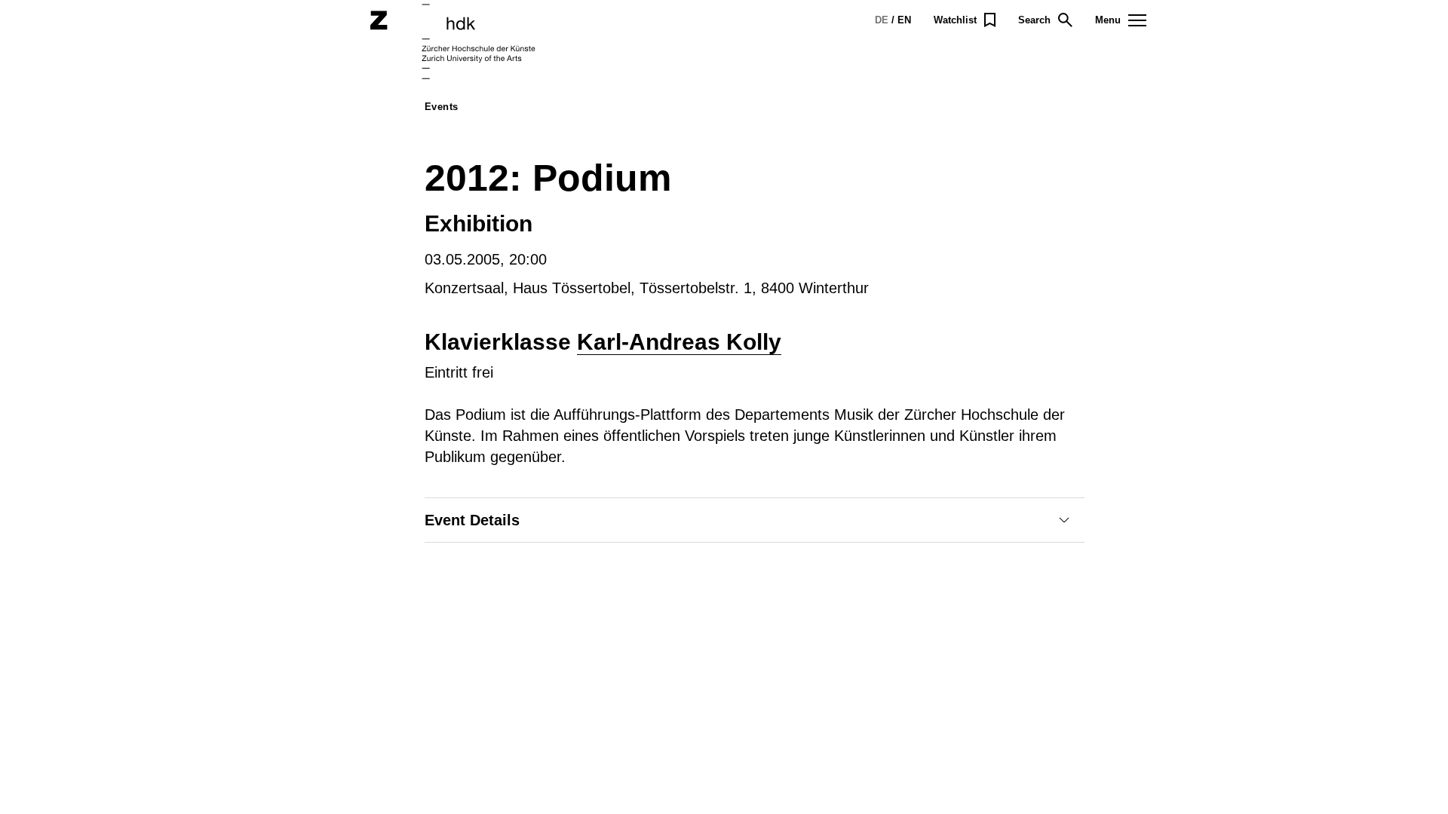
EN (904, 20)
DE (881, 20)
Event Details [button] (472, 520)
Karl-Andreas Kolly (679, 341)
